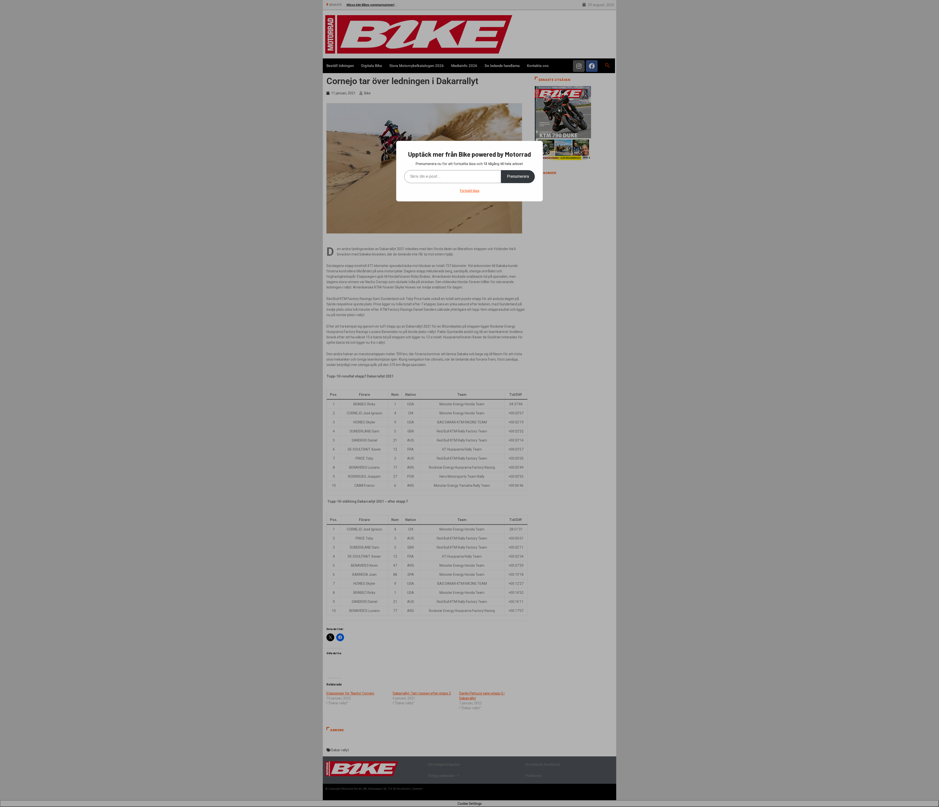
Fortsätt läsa (469, 191)
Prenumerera (518, 176)
